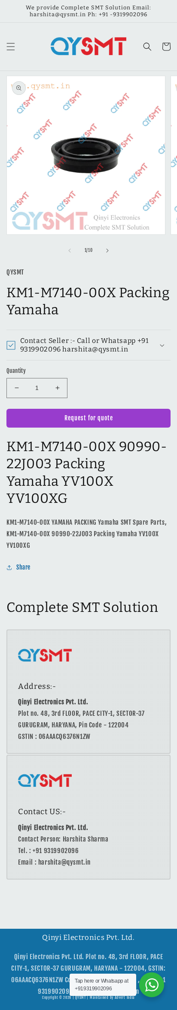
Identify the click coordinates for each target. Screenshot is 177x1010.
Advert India (125, 997)
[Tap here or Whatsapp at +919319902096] (151, 984)
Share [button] (23, 567)
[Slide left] (69, 250)
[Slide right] (107, 250)
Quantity (16, 370)
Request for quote (88, 418)
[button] (10, 46)
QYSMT (80, 997)
